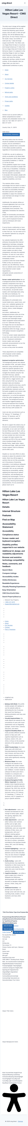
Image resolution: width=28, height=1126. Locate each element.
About (6, 74)
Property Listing (9, 88)
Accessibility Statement (11, 134)
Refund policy (9, 92)
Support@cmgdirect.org (12, 604)
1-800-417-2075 (10, 602)
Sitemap (20, 1121)
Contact (16, 925)
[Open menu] (24, 3)
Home (6, 70)
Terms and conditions (11, 97)
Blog (6, 110)
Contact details (9, 83)
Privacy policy (9, 101)
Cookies (7, 105)
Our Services (8, 79)
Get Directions (18, 929)
